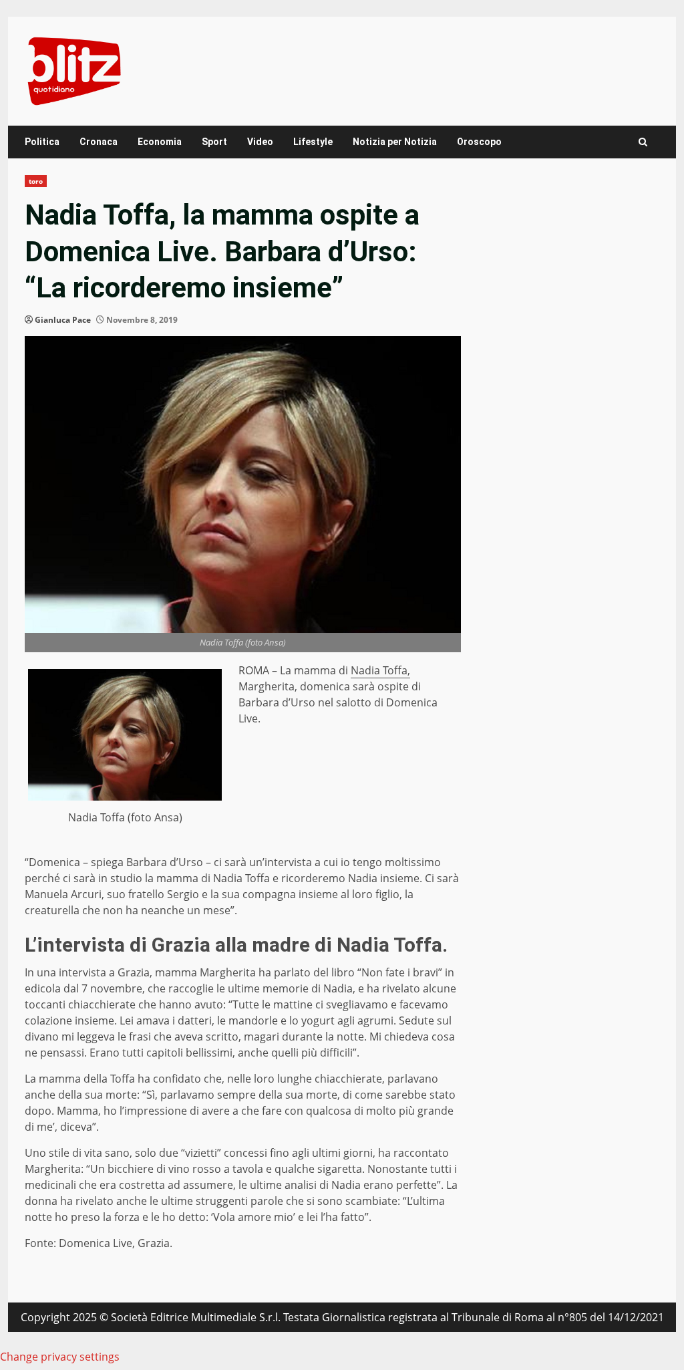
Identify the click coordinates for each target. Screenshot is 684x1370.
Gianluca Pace (63, 319)
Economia (160, 141)
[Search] (643, 142)
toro (36, 181)
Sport (214, 141)
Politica (42, 141)
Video (260, 141)
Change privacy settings (60, 1356)
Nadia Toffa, (380, 670)
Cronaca (98, 141)
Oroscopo (479, 141)
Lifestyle (313, 141)
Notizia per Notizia (395, 141)
